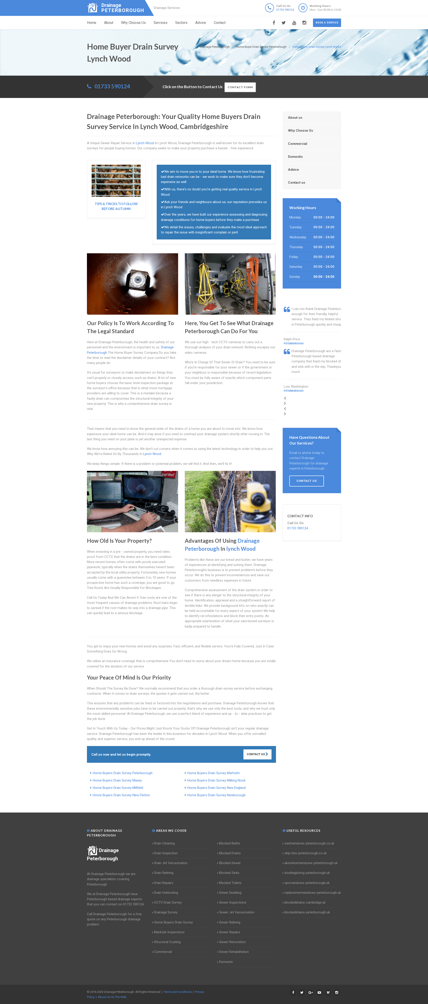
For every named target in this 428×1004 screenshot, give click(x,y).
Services (160, 23)
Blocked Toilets (230, 883)
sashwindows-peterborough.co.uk (309, 843)
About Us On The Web (112, 997)
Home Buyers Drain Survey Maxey (117, 780)
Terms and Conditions (178, 992)
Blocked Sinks (229, 873)
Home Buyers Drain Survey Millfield (118, 788)
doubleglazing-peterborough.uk (307, 873)
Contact (220, 23)
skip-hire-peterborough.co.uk (305, 853)
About (108, 23)
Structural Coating (167, 942)
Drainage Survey (165, 912)
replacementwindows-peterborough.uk (312, 893)
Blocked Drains (230, 853)
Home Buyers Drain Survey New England (216, 788)
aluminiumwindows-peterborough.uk (310, 863)
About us (295, 118)
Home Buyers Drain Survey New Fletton (121, 795)
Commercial (297, 144)
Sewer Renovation (232, 942)
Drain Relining (163, 873)
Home (91, 23)
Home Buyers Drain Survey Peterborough (122, 773)
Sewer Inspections (232, 902)
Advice (200, 23)
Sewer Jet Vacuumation (236, 912)
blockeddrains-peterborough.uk (307, 912)
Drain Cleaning (164, 843)
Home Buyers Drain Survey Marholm (213, 773)
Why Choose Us (133, 23)
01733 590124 (285, 9)
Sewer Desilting (230, 893)
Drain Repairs (163, 883)
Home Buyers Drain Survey (173, 922)
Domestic (295, 157)
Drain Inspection (166, 853)
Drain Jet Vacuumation (170, 863)
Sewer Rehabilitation (234, 952)
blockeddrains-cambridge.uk (304, 902)
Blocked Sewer (230, 863)
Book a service (327, 22)
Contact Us (256, 754)
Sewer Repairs (229, 932)
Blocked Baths (229, 843)
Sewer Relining (229, 922)
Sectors (181, 23)
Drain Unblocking (166, 893)
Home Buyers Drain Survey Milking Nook (216, 780)
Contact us (296, 183)
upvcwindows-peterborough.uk (306, 883)
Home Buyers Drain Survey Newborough (216, 795)
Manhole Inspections (169, 932)
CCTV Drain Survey (168, 902)
